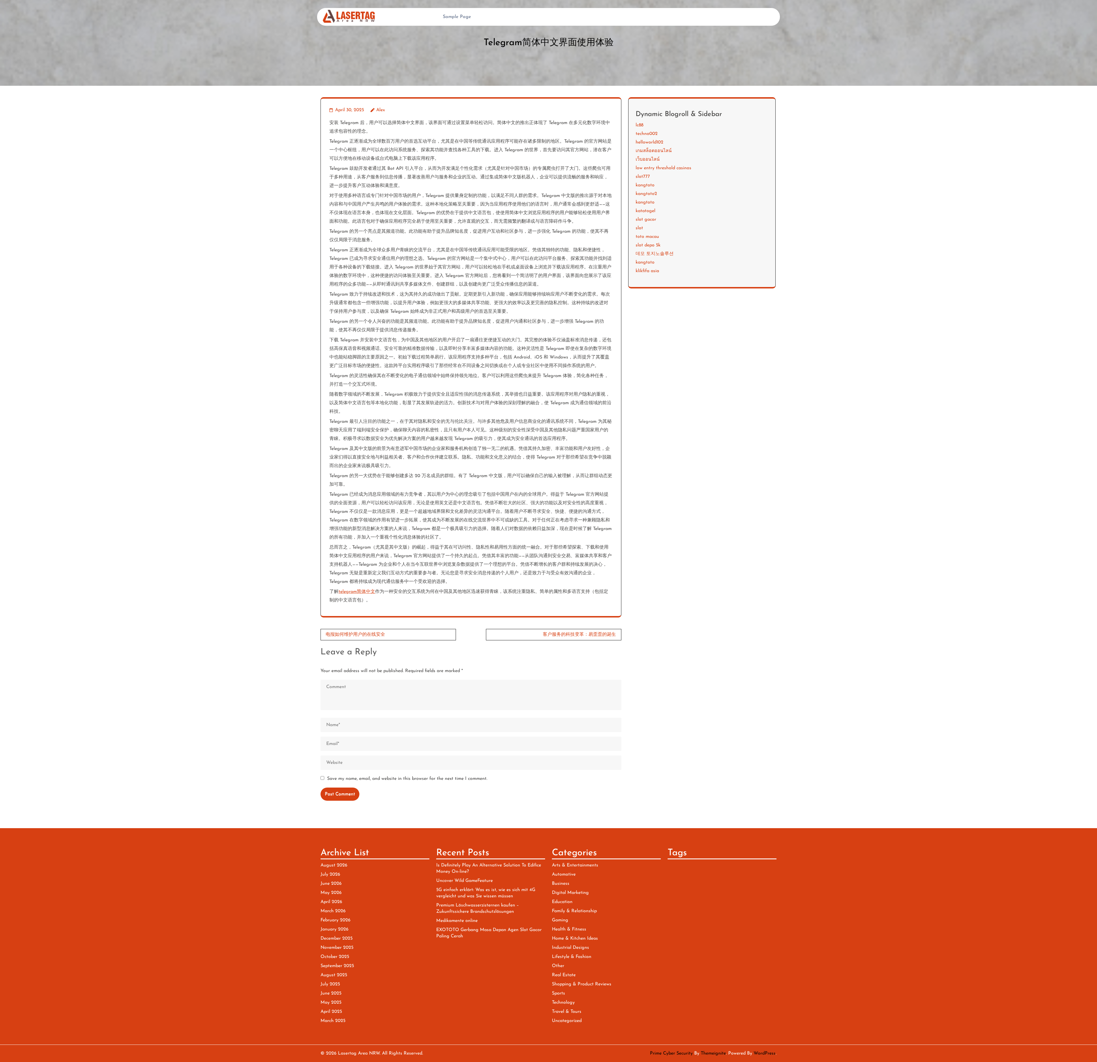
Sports (558, 993)
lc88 (639, 125)
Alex (380, 110)
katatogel (645, 211)
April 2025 (331, 1011)
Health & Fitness (569, 929)
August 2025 (334, 975)
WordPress (765, 1053)
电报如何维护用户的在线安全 (355, 634)
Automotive (564, 874)
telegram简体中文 (357, 591)
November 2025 (337, 947)
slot (639, 228)
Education (562, 902)
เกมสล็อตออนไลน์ (654, 151)
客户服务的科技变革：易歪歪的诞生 (579, 634)
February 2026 (336, 920)
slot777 (643, 176)
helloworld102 (649, 142)
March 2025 (333, 1021)
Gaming (560, 920)
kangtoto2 (646, 194)
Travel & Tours (566, 1011)
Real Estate (564, 975)
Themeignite (713, 1053)
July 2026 (330, 874)
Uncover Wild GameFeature (464, 880)
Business (560, 883)
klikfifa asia (647, 271)
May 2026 (331, 892)
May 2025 (331, 1002)
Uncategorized (567, 1021)
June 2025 (331, 993)
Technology (563, 1002)
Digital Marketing (570, 892)
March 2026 (333, 911)
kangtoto (645, 185)
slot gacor (646, 219)
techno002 (647, 133)
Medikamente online (457, 920)
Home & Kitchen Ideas (575, 938)
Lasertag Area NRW (359, 1053)
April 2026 (331, 902)
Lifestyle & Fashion (571, 957)
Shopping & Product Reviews (581, 984)
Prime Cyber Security (671, 1053)
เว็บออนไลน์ (648, 159)
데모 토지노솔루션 (655, 254)
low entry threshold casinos (663, 168)
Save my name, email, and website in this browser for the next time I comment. (407, 778)
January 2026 (335, 929)
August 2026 (334, 865)
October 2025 (335, 957)
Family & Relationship (574, 911)
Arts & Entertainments (575, 865)
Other (558, 966)
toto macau (647, 236)
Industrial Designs (570, 947)
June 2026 (331, 883)
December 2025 (337, 938)
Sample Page (457, 17)
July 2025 (330, 984)
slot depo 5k (648, 245)
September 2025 (337, 966)
